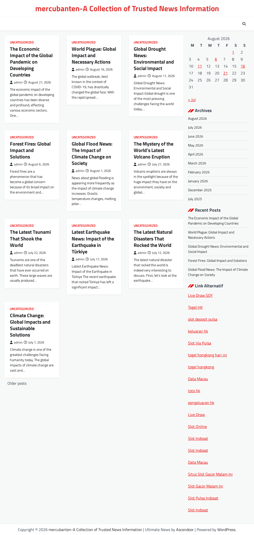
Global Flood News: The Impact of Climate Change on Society (92, 153)
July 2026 (195, 127)
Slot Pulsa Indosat (203, 498)
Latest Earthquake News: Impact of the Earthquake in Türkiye (93, 241)
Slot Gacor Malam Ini (205, 486)
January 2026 (198, 181)
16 (243, 66)
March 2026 (197, 163)
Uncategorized (22, 42)
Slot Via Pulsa (199, 343)
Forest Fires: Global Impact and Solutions (30, 150)
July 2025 (195, 198)
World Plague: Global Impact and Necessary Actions (94, 55)
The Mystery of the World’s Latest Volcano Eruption (153, 150)
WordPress (226, 530)
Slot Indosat (198, 438)
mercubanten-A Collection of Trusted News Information (127, 8)
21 (225, 73)
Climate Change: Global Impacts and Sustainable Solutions (30, 325)
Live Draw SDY (200, 295)
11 (199, 66)
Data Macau (198, 379)
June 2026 (195, 136)
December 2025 (200, 189)
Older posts (17, 383)
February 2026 (199, 172)
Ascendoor (185, 530)
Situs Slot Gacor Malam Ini (210, 474)
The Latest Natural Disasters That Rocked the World (153, 238)
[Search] (244, 24)
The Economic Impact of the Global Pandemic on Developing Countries (31, 61)
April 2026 (195, 154)
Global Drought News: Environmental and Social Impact (154, 58)
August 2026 (197, 118)
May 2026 (195, 145)
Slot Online (197, 426)
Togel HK (195, 307)
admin (18, 82)
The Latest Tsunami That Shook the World (30, 238)
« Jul (192, 100)
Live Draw (196, 415)
